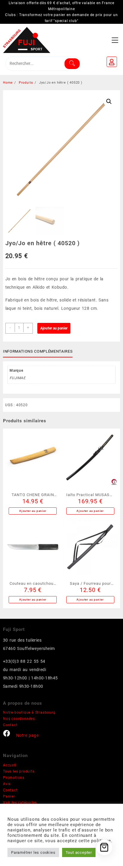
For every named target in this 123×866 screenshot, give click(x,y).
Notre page (27, 735)
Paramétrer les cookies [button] (33, 852)
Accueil (9, 765)
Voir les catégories (20, 803)
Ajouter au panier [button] (33, 510)
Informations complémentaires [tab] (38, 351)
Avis (7, 784)
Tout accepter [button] (79, 852)
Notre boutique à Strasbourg (29, 712)
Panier (9, 796)
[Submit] (72, 63)
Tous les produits (19, 771)
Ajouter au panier (53, 328)
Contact (10, 725)
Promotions (13, 778)
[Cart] (104, 847)
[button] (109, 101)
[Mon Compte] (112, 62)
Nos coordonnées (19, 719)
